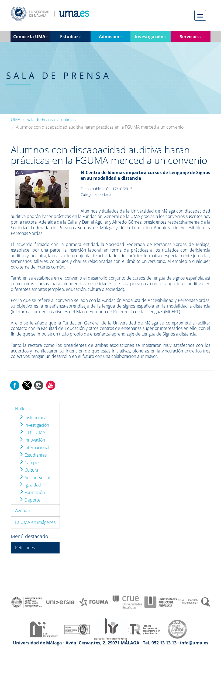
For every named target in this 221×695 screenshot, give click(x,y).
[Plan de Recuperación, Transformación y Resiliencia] (144, 629)
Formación (34, 492)
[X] (26, 385)
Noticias (22, 409)
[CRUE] (127, 602)
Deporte (31, 500)
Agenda (22, 510)
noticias (68, 119)
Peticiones (25, 548)
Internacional (36, 447)
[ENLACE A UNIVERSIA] (60, 602)
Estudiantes (35, 455)
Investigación (36, 425)
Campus (31, 462)
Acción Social (36, 478)
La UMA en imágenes (35, 522)
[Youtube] (50, 385)
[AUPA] (160, 602)
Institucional (35, 418)
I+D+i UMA (34, 432)
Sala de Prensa (41, 119)
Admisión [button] (109, 37)
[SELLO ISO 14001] (77, 629)
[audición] (42, 188)
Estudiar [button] (69, 37)
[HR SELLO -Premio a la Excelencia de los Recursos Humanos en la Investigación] (110, 629)
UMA (15, 119)
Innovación (34, 440)
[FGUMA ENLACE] (94, 602)
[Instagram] (38, 385)
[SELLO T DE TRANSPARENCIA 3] (43, 629)
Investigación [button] (149, 37)
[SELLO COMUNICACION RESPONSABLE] (194, 602)
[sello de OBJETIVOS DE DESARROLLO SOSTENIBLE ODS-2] (27, 602)
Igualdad (32, 485)
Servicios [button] (189, 37)
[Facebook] (14, 385)
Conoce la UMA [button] (29, 37)
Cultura (30, 470)
